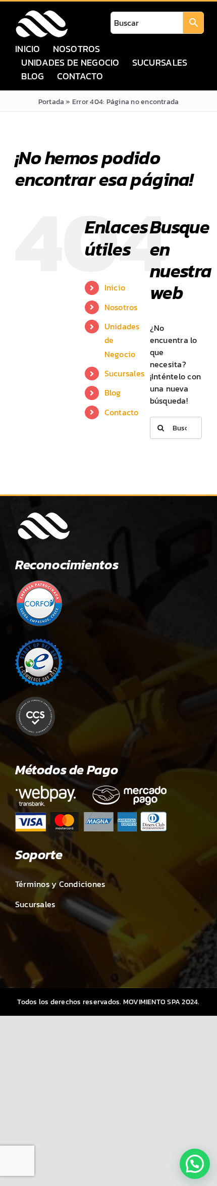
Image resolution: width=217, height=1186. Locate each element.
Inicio (114, 287)
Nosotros (121, 307)
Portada (51, 101)
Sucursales (124, 373)
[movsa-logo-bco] (41, 13)
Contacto (121, 412)
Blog (112, 392)
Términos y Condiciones (60, 884)
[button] (195, 1164)
